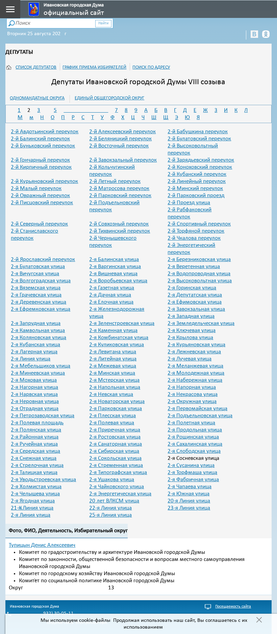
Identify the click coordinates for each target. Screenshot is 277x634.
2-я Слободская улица (194, 451)
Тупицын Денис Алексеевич (42, 545)
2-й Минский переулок (195, 188)
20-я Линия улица (189, 501)
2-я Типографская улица (118, 472)
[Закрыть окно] (259, 620)
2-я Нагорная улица (34, 387)
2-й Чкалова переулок (194, 238)
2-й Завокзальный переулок (123, 160)
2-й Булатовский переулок (199, 139)
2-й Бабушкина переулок (198, 132)
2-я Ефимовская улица (195, 302)
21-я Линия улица (32, 508)
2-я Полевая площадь (37, 423)
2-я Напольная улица (114, 387)
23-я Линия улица (189, 508)
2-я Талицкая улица (34, 472)
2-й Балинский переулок (40, 139)
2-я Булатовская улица (38, 266)
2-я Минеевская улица (38, 373)
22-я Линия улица (110, 508)
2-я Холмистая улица (36, 487)
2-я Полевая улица (111, 423)
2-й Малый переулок (36, 188)
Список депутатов (36, 67)
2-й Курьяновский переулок (44, 181)
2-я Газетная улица (111, 288)
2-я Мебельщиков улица (40, 366)
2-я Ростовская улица (115, 437)
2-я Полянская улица (36, 430)
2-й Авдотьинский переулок (44, 132)
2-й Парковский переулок (120, 195)
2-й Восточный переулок (119, 146)
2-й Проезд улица (189, 203)
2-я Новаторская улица (117, 401)
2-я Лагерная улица (34, 352)
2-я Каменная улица (113, 330)
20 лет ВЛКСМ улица (114, 501)
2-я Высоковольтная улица (200, 281)
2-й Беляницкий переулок (120, 139)
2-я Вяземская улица (35, 288)
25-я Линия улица (110, 515)
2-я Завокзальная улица (196, 309)
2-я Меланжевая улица (195, 366)
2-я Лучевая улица (189, 359)
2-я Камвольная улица (38, 330)
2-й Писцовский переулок (42, 203)
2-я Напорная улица (192, 387)
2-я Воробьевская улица (118, 281)
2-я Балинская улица (114, 259)
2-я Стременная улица (116, 465)
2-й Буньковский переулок (43, 146)
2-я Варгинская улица (115, 266)
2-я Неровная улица (35, 401)
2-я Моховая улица (34, 380)
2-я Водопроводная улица (199, 274)
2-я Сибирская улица (114, 451)
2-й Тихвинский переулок (119, 231)
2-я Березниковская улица (199, 259)
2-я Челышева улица (35, 494)
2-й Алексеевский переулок (122, 132)
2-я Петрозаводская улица (42, 416)
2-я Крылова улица (190, 338)
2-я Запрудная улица (35, 323)
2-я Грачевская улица (36, 295)
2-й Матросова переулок (119, 188)
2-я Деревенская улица (38, 302)
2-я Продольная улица (195, 430)
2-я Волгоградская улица (41, 281)
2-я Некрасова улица (193, 394)
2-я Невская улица (111, 394)
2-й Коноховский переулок (200, 167)
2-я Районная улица (34, 437)
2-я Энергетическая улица (120, 494)
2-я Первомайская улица (197, 409)
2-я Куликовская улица (116, 345)
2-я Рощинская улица (193, 437)
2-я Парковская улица (115, 409)
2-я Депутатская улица (195, 295)
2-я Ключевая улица (192, 330)
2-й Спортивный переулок (199, 224)
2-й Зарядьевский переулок (201, 160)
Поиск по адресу (151, 67)
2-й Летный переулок (115, 181)
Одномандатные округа (37, 98)
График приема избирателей (94, 67)
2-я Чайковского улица (116, 487)
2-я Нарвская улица (34, 394)
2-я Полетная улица (191, 423)
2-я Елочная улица (111, 302)
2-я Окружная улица (192, 401)
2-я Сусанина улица (191, 465)
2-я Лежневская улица (194, 352)
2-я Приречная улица (114, 430)
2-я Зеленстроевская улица (121, 323)
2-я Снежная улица (33, 458)
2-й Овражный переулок (40, 195)
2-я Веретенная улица (194, 266)
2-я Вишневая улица (113, 274)
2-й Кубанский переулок (197, 174)
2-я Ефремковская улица (40, 309)
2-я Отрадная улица (34, 409)
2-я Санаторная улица (115, 444)
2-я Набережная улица (195, 380)
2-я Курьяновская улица (196, 345)
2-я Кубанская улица (35, 345)
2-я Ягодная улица (33, 501)
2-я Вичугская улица (35, 274)
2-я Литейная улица (112, 359)
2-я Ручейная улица (34, 444)
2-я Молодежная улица (196, 373)
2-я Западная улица (191, 316)
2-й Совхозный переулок (119, 224)
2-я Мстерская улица (114, 380)
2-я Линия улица (30, 359)
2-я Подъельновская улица (200, 416)
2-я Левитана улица (112, 352)
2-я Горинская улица (192, 288)
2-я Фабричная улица (193, 480)
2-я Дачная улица (110, 295)
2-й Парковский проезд (196, 195)
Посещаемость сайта (233, 607)
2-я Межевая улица (112, 366)
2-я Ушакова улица (111, 480)
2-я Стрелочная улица (37, 465)
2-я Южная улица (188, 494)
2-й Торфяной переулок (196, 231)
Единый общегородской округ (109, 98)
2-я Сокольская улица (115, 458)
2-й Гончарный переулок (40, 160)
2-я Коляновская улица (38, 338)
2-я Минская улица (112, 373)
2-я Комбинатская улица (118, 338)
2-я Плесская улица (112, 416)
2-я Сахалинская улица (195, 444)
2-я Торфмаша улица (192, 472)
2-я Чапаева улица (189, 487)
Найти (103, 23)
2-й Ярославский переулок (43, 259)
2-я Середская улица (35, 451)
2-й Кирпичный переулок (41, 167)
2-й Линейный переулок (197, 181)
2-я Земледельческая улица (201, 323)
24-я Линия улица (30, 515)
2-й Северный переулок (39, 224)
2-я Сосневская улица (193, 458)
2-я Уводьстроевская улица (43, 480)
